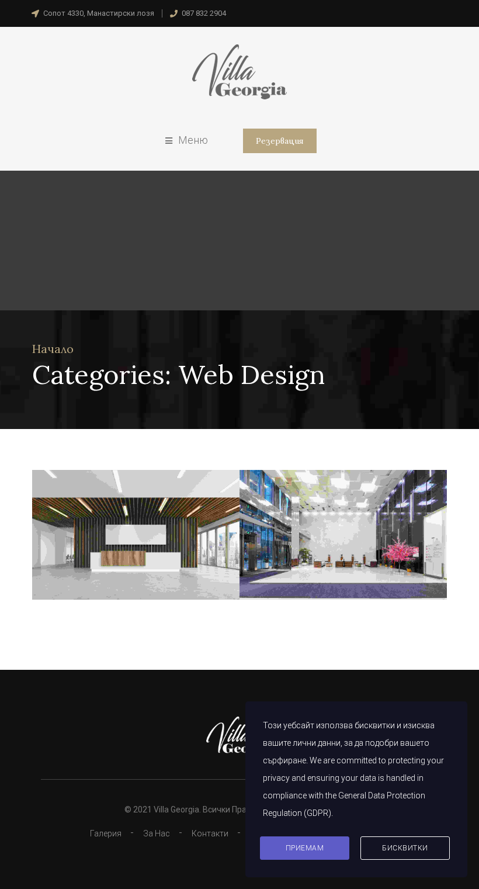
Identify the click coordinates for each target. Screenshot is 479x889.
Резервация (280, 141)
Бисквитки (405, 848)
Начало (53, 348)
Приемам (305, 848)
